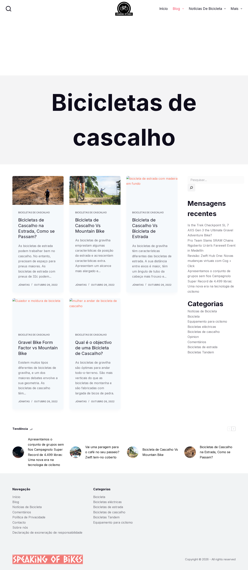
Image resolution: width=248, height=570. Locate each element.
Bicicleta (194, 316)
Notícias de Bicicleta (205, 9)
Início (163, 9)
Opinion (193, 337)
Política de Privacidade (28, 517)
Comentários (197, 342)
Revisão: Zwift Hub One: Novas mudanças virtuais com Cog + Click (210, 261)
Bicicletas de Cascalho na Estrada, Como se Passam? (216, 452)
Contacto (19, 522)
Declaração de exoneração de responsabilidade (47, 532)
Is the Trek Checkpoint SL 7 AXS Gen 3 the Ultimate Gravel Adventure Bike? (210, 230)
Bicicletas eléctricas (202, 327)
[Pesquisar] (8, 8)
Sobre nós (20, 527)
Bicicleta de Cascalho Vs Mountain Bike (89, 225)
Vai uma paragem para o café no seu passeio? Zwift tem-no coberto (102, 452)
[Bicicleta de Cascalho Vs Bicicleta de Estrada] (151, 190)
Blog (176, 9)
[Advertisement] (124, 46)
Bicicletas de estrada (202, 347)
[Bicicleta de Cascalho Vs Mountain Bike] (95, 190)
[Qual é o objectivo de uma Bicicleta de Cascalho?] (95, 312)
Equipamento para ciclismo (207, 321)
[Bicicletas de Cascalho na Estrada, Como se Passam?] (38, 190)
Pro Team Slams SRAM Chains (210, 240)
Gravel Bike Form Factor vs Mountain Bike (38, 348)
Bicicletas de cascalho (34, 212)
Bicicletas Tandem (201, 352)
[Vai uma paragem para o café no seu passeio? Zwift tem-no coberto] (75, 452)
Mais (234, 9)
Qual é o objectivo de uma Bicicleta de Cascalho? (93, 348)
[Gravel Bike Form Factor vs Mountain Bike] (38, 312)
